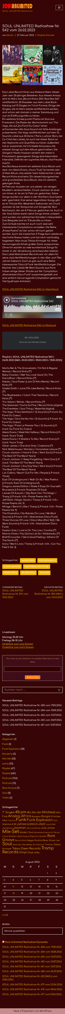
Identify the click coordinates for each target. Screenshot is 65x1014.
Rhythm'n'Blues (41, 840)
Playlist (41, 35)
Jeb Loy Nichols (33, 828)
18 (14, 893)
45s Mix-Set (34, 812)
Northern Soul (15, 836)
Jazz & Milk (50, 824)
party (5, 763)
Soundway (27, 845)
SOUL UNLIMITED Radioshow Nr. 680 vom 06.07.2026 (32, 971)
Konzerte (7, 754)
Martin (10, 35)
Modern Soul (26, 832)
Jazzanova (7, 828)
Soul (4, 793)
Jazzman (19, 827)
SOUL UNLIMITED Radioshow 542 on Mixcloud (29, 325)
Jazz (42, 824)
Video (5, 798)
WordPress (46, 1011)
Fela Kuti (12, 820)
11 (13, 887)
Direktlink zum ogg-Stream (17, 644)
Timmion (49, 845)
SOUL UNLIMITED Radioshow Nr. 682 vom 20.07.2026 (32, 720)
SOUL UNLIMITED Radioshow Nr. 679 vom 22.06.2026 (32, 984)
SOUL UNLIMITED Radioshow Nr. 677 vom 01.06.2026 (32, 994)
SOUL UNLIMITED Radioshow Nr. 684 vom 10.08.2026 (32, 710)
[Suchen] (59, 690)
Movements (39, 832)
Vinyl (22, 852)
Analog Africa (19, 816)
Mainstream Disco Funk (37, 567)
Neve (16, 1011)
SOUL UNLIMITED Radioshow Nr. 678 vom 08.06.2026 (32, 989)
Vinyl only (33, 852)
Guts (55, 820)
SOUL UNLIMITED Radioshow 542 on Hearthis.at (30, 289)
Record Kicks (28, 573)
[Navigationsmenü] (59, 7)
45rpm (20, 812)
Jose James (48, 828)
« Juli (5, 915)
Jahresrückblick (27, 824)
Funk (5, 744)
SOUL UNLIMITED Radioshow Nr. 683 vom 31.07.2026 (32, 715)
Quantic (43, 836)
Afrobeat (48, 812)
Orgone (26, 836)
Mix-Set (6, 758)
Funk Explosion (11, 749)
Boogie (45, 816)
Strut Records (38, 844)
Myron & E (49, 832)
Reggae (30, 840)
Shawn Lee (54, 840)
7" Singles (8, 812)
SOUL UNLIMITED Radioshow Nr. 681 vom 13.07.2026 (31, 725)
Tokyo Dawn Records (26, 848)
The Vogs (44, 573)
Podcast (50, 35)
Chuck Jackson (12, 567)
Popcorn (34, 836)
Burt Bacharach (47, 560)
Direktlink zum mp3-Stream (18, 647)
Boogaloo (36, 816)
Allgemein (8, 739)
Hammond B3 (9, 824)
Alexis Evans (27, 560)
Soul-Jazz (17, 845)
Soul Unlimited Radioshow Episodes (26, 942)
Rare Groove (9, 788)
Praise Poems (10, 573)
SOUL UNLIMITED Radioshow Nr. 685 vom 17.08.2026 (32, 705)
